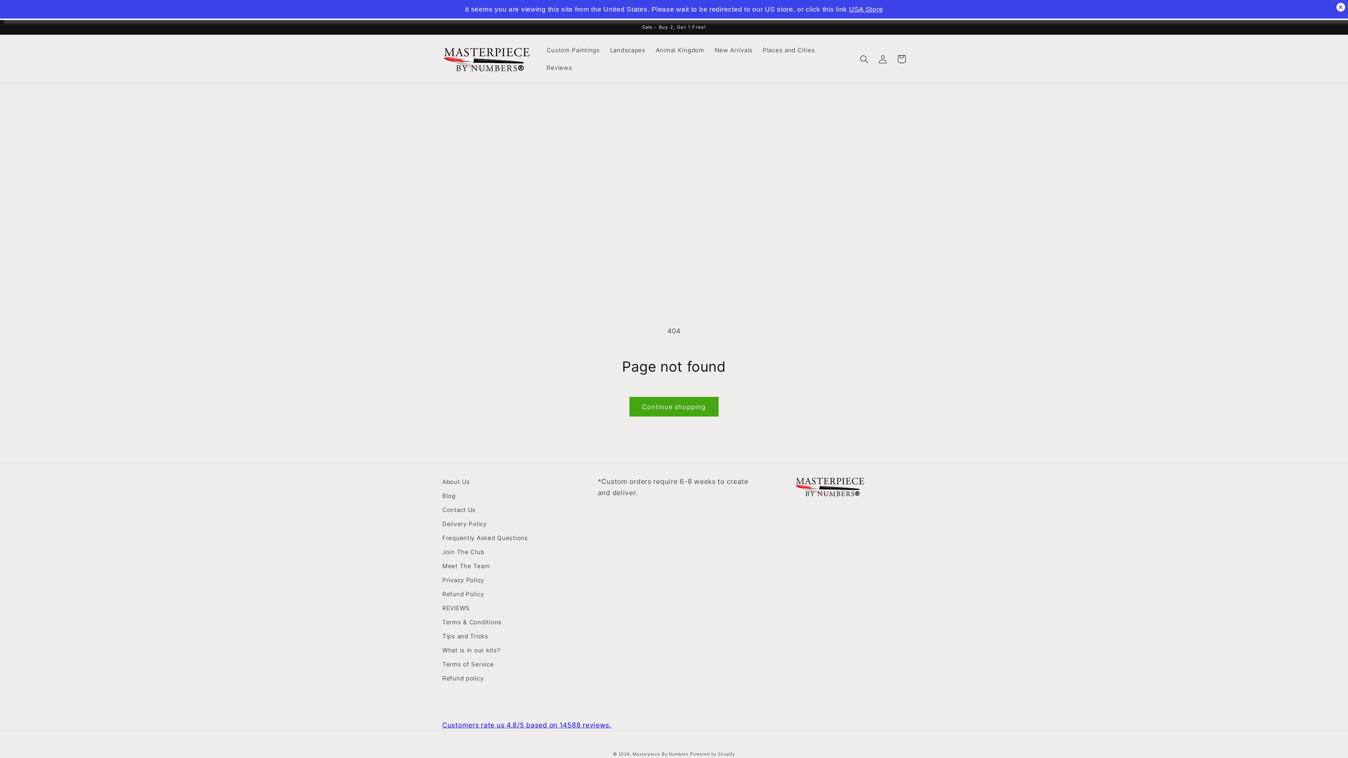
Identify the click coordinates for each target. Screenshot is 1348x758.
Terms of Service (468, 664)
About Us (456, 481)
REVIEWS (456, 608)
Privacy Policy (463, 580)
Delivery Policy (464, 523)
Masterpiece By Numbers (660, 754)
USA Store (866, 9)
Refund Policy (463, 594)
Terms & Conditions (472, 622)
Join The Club (463, 552)
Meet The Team (466, 566)
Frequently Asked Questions (485, 537)
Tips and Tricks (465, 636)
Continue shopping (674, 407)
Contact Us (459, 509)
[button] (864, 59)
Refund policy (462, 678)
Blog (449, 495)
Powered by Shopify (712, 754)
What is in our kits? (471, 650)
